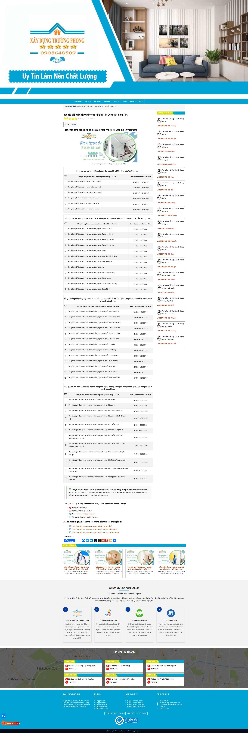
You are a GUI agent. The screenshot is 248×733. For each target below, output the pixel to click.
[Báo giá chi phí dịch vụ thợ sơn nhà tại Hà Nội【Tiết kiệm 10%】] (76, 557)
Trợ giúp (113, 713)
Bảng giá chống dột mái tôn (135, 704)
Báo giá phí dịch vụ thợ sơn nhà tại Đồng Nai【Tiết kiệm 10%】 (171, 568)
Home (67, 106)
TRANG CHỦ (78, 102)
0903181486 (162, 164)
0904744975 (162, 190)
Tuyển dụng (130, 713)
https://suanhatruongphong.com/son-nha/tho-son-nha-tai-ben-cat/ (94, 529)
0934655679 (162, 177)
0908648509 (162, 126)
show (74, 124)
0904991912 (162, 215)
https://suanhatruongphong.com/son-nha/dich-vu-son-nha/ (92, 526)
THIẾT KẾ (116, 102)
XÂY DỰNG (107, 102)
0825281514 (162, 228)
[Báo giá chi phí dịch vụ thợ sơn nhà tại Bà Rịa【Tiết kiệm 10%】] (140, 557)
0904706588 (162, 318)
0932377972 (162, 254)
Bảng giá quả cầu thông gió (135, 702)
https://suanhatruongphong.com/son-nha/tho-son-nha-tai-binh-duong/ (95, 532)
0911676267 (72, 682)
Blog (107, 713)
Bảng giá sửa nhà (101, 701)
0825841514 (162, 138)
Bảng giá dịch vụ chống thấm (136, 706)
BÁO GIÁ (132, 102)
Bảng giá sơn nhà (101, 702)
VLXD (125, 102)
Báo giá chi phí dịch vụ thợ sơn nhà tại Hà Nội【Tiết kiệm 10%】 (76, 568)
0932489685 (162, 305)
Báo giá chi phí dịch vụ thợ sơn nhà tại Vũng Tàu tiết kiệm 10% (108, 568)
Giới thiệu (122, 713)
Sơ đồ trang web (142, 713)
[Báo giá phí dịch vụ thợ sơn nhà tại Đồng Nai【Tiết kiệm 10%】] (172, 557)
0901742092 (162, 203)
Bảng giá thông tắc (101, 704)
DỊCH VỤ (88, 102)
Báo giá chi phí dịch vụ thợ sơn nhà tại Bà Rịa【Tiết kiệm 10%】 (140, 568)
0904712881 (162, 292)
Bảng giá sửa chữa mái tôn (135, 701)
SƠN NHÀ (73, 106)
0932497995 (162, 241)
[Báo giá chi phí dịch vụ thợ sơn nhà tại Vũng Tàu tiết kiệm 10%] (108, 557)
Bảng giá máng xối (101, 706)
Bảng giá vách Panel (102, 708)
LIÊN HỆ (141, 102)
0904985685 (162, 343)
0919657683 (113, 682)
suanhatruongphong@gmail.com (170, 702)
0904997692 (162, 279)
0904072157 (162, 151)
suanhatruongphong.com (86, 514)
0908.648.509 (12, 723)
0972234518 (154, 682)
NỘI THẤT (97, 102)
